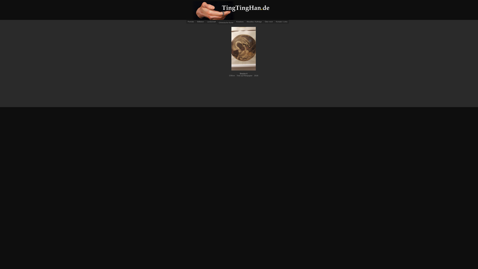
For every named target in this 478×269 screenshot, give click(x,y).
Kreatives (240, 22)
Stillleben (200, 22)
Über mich (269, 22)
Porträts (191, 22)
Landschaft (211, 22)
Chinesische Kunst (226, 23)
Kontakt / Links (281, 22)
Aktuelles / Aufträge (254, 22)
